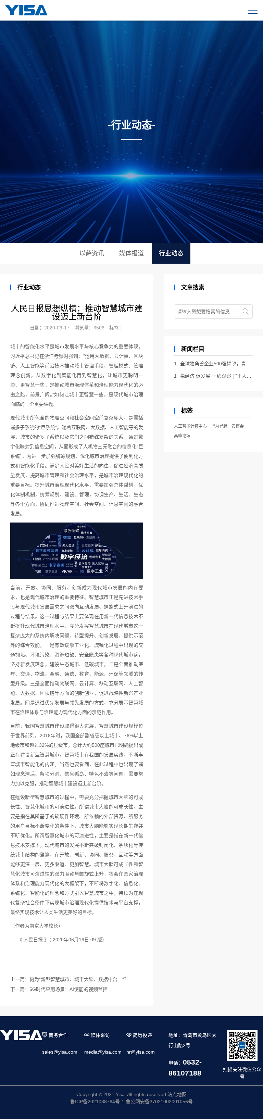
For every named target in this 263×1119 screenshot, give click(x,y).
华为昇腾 (219, 426)
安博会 (237, 426)
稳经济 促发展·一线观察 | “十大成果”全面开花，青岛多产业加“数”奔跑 (213, 376)
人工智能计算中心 (190, 426)
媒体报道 (131, 253)
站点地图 (177, 1094)
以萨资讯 (91, 253)
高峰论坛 (182, 435)
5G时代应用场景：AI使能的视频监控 (68, 989)
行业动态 (171, 253)
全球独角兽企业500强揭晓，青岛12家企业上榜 (213, 363)
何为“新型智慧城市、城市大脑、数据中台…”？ (79, 979)
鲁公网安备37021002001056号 (159, 1101)
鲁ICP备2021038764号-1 (97, 1101)
